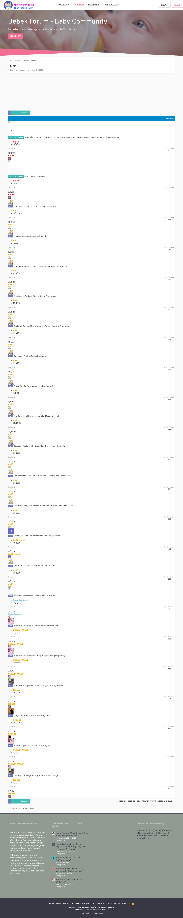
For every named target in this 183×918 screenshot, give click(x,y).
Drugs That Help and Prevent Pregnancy (32, 715)
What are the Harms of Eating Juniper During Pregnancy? (40, 655)
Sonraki (24, 113)
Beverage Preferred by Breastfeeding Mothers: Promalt (39, 446)
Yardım (117, 904)
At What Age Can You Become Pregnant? (33, 745)
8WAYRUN (105, 909)
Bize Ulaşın (68, 904)
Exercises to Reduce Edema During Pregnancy (35, 296)
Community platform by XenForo (91, 907)
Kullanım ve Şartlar (84, 904)
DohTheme (99, 913)
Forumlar (79, 5)
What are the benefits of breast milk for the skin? (36, 625)
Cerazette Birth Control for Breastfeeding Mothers (37, 535)
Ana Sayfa (64, 5)
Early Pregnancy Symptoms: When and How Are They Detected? (43, 505)
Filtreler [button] (169, 118)
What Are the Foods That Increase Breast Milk (35, 206)
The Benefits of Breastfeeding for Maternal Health (37, 416)
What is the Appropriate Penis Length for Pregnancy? (38, 685)
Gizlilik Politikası (103, 904)
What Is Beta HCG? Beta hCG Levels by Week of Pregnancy (41, 266)
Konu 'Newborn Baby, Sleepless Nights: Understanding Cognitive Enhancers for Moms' (71, 846)
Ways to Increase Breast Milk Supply (30, 236)
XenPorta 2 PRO (81, 909)
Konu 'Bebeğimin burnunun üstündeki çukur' (68, 858)
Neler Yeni (93, 5)
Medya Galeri (111, 5)
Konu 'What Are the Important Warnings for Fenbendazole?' (70, 869)
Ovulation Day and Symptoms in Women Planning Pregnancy (42, 326)
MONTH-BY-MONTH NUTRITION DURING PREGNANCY (37, 565)
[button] (70, 5)
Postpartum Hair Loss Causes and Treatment (35, 595)
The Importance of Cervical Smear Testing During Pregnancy (42, 475)
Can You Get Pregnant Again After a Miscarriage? (37, 775)
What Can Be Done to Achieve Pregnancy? (33, 386)
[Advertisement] (82, 93)
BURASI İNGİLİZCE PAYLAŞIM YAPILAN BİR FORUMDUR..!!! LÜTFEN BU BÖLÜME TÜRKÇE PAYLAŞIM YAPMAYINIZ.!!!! (72, 137)
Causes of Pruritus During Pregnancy (30, 356)
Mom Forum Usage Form (36, 176)
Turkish (57, 904)
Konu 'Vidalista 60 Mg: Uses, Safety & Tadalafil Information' (72, 834)
